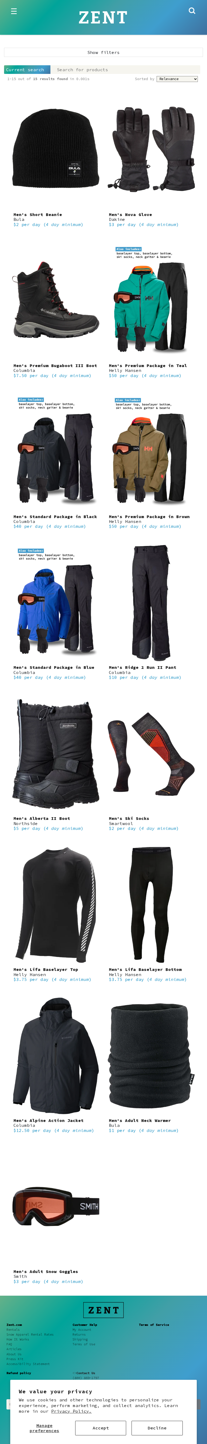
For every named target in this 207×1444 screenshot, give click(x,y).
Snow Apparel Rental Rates (30, 1334)
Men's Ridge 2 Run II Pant (142, 667)
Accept (101, 1428)
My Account (82, 1330)
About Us (14, 1354)
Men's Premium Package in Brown (149, 516)
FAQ (9, 1344)
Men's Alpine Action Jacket (48, 1120)
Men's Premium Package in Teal (148, 365)
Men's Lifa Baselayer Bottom (145, 969)
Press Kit (14, 1359)
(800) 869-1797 (86, 1378)
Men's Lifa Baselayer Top (45, 969)
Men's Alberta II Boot (41, 818)
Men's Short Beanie (37, 214)
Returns (79, 1334)
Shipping (80, 1339)
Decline (157, 1428)
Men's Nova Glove (130, 214)
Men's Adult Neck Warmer (140, 1120)
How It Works (17, 1339)
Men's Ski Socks (129, 818)
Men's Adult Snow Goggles (45, 1271)
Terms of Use (84, 1344)
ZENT (103, 18)
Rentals (13, 1330)
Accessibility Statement (28, 1364)
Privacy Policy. (71, 1411)
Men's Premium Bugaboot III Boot (55, 365)
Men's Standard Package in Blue (53, 667)
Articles (14, 1349)
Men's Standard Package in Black (55, 516)
